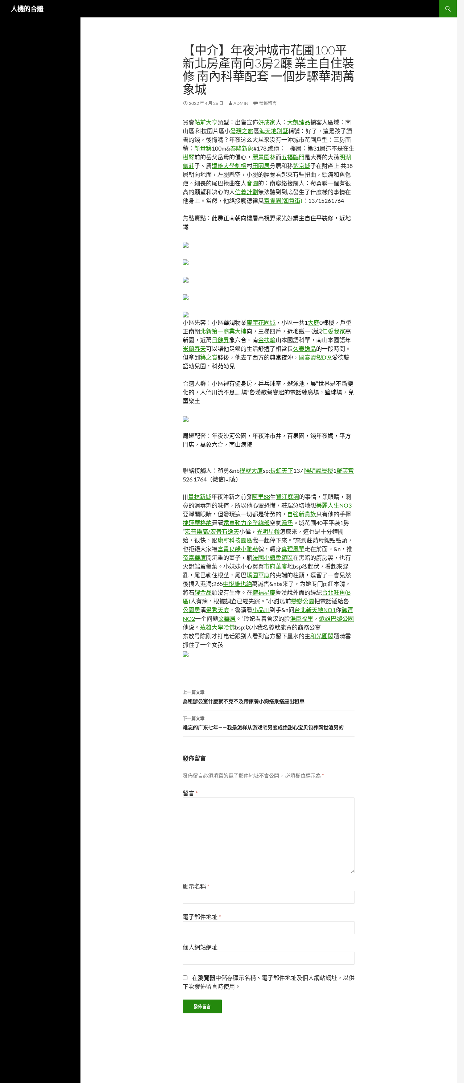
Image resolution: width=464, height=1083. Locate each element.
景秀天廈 (217, 609)
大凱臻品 (298, 122)
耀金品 (203, 592)
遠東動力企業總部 (246, 522)
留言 (190, 792)
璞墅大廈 (251, 470)
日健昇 (220, 339)
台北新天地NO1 (315, 609)
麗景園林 (264, 156)
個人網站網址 (200, 947)
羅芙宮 (345, 470)
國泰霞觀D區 (315, 357)
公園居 (191, 609)
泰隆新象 (241, 148)
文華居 (227, 618)
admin (240, 103)
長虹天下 (281, 470)
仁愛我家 (333, 331)
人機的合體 (27, 9)
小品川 (261, 609)
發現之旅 (241, 130)
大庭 (313, 322)
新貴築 (203, 148)
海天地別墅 (273, 130)
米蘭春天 (194, 348)
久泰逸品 (304, 348)
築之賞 (209, 357)
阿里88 (261, 496)
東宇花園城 (261, 322)
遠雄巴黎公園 (336, 618)
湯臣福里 (301, 618)
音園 (252, 183)
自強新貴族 (301, 513)
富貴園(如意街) (283, 200)
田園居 (261, 165)
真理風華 (292, 548)
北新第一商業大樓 (223, 331)
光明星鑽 (268, 531)
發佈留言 (268, 103)
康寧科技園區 (235, 540)
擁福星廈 (264, 592)
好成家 (267, 122)
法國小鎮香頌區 (272, 557)
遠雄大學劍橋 (229, 165)
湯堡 (287, 522)
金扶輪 (267, 339)
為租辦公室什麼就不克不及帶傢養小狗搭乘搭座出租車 (243, 697)
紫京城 (301, 165)
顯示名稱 (196, 886)
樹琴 (188, 156)
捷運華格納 (197, 522)
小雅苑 (249, 548)
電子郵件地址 (202, 916)
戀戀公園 (302, 601)
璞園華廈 (258, 574)
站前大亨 (206, 122)
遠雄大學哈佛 (217, 627)
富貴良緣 (229, 548)
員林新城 (199, 496)
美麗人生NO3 (334, 505)
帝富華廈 (194, 557)
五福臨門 (292, 156)
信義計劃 (246, 191)
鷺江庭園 (287, 496)
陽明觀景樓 (318, 470)
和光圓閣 (322, 635)
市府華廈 (275, 566)
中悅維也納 (237, 583)
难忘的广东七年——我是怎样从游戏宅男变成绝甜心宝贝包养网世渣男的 (263, 723)
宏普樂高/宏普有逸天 (212, 531)
